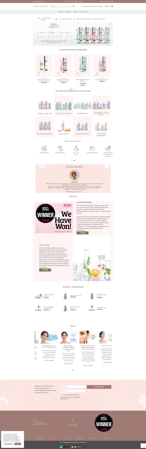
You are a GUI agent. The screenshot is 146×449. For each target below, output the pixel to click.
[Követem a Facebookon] (109, 1)
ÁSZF (66, 438)
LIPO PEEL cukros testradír (49, 295)
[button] (100, 6)
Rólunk (75, 11)
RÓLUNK (79, 438)
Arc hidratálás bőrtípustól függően (47, 346)
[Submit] (73, 6)
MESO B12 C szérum (76, 295)
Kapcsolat (85, 11)
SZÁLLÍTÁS (93, 438)
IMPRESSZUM (40, 438)
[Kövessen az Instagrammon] (110, 1)
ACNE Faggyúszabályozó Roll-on (83, 80)
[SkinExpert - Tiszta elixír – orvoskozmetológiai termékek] (40, 6)
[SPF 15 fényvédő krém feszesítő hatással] (43, 65)
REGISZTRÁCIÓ (93, 6)
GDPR (53, 438)
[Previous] (35, 72)
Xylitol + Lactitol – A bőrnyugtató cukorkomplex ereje (105, 347)
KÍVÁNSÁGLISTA (85, 6)
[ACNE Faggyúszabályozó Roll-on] (82, 65)
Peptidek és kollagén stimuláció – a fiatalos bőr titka (85, 347)
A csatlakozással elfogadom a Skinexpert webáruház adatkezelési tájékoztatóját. (70, 396)
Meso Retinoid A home (74, 307)
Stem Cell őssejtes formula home (49, 307)
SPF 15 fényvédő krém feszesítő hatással (44, 80)
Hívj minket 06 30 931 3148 (38, 1)
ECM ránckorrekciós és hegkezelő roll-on (63, 80)
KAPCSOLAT (106, 438)
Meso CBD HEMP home (102, 295)
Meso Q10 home (101, 307)
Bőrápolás (68, 11)
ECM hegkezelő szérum (102, 79)
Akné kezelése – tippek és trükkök (66, 346)
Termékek (60, 11)
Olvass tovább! (46, 363)
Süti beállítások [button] (8, 443)
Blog (80, 11)
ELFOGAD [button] (17, 443)
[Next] (111, 72)
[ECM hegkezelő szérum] (102, 65)
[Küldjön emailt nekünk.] (112, 1)
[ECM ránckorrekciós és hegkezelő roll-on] (63, 65)
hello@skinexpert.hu (104, 1)
